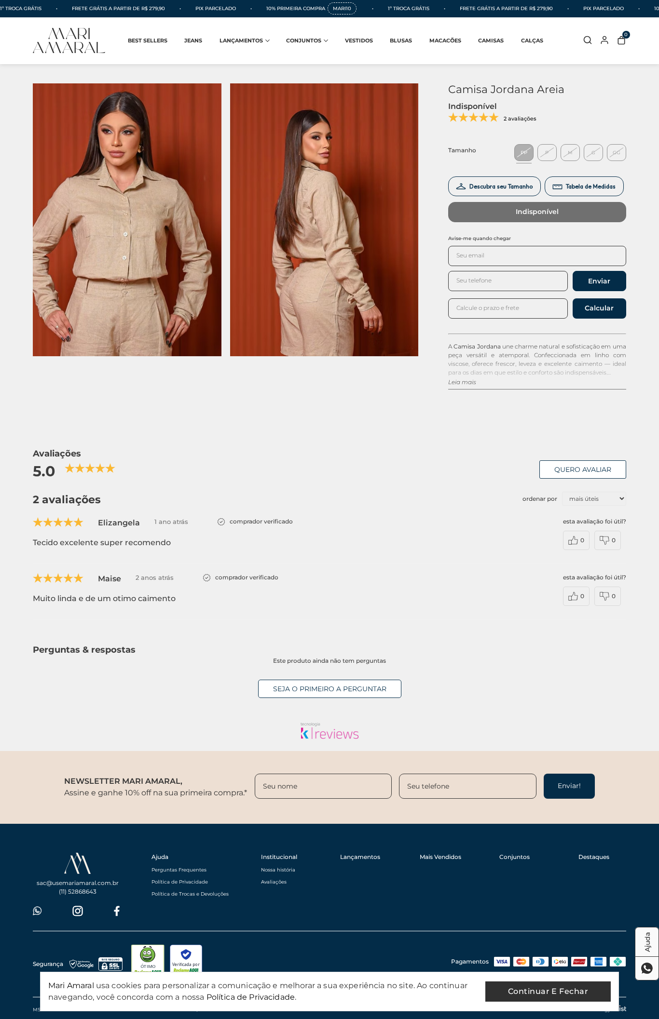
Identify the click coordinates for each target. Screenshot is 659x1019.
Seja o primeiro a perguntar (329, 688)
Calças (532, 40)
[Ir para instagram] (77, 911)
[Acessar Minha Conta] (604, 43)
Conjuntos (303, 40)
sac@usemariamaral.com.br (78, 882)
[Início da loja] (69, 40)
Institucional (279, 856)
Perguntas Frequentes (178, 870)
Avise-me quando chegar (479, 238)
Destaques (593, 856)
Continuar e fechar (548, 991)
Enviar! (569, 785)
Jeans (193, 40)
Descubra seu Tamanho (501, 186)
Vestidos (359, 40)
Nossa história (278, 870)
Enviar (599, 281)
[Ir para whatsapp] (38, 911)
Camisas (491, 40)
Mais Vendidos (440, 856)
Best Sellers (147, 40)
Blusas (401, 40)
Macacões (445, 40)
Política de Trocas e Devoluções (190, 894)
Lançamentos (241, 40)
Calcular (599, 308)
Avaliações (274, 882)
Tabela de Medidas (591, 186)
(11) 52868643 (77, 891)
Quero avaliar (582, 469)
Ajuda (159, 856)
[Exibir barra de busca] (587, 40)
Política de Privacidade (179, 882)
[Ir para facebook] (116, 911)
